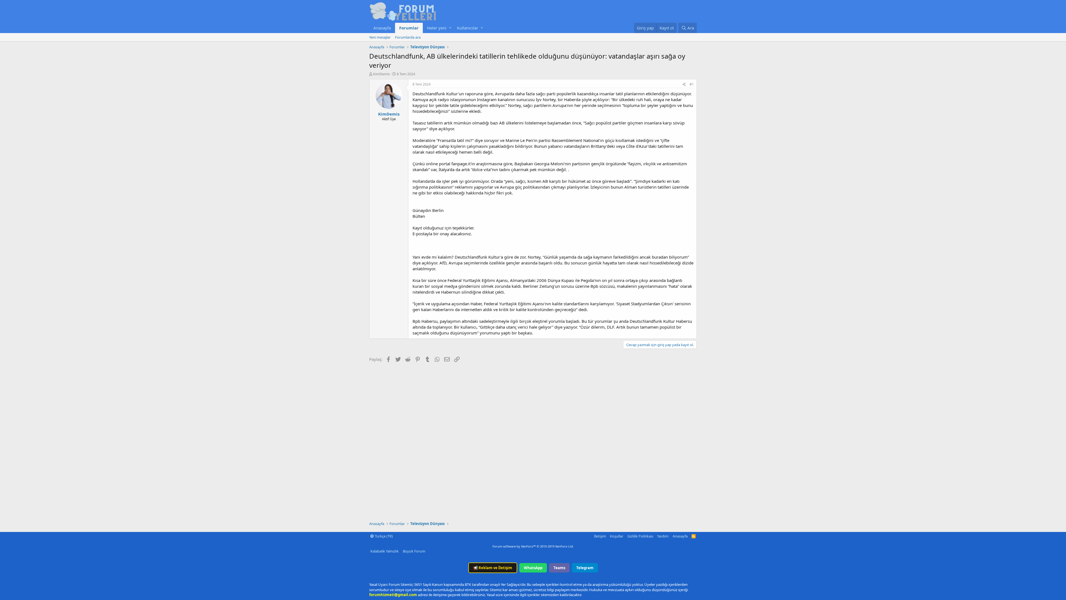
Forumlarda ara (408, 37)
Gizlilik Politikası (640, 536)
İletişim (600, 536)
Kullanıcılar (467, 28)
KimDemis (381, 73)
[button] (450, 28)
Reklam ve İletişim (492, 567)
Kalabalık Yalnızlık (384, 551)
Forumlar (409, 28)
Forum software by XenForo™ (533, 546)
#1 (692, 84)
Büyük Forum (414, 551)
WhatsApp (533, 567)
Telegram (585, 567)
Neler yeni (436, 28)
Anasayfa (382, 28)
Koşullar (616, 536)
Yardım (662, 536)
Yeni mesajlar (380, 37)
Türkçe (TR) (383, 536)
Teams (559, 567)
